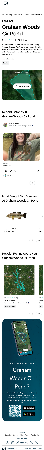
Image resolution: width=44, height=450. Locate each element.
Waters (27, 435)
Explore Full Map (23, 86)
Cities (21, 435)
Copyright (28, 448)
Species (5, 163)
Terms (34, 448)
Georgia (26, 15)
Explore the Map (7, 15)
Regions (15, 435)
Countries (8, 435)
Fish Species (35, 435)
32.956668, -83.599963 (20, 72)
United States (18, 15)
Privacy (40, 448)
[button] (22, 86)
